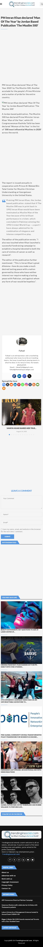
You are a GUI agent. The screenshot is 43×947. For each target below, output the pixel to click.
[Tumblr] (30, 384)
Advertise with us (9, 875)
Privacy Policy (7, 885)
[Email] (37, 384)
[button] (4, 417)
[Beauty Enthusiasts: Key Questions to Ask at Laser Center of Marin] (21, 615)
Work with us (7, 879)
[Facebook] (14, 376)
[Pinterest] (19, 384)
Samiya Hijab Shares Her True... (21, 428)
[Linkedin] (19, 376)
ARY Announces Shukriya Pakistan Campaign (17, 900)
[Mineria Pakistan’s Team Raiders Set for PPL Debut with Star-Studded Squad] (21, 650)
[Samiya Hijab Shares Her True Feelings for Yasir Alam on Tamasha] (21, 412)
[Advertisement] (21, 59)
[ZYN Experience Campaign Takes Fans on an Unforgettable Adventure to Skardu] (21, 685)
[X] (7, 384)
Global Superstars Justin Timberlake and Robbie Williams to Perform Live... (21, 806)
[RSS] (34, 384)
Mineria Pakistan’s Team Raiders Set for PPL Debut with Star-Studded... (19, 666)
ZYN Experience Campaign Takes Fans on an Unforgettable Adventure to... (19, 701)
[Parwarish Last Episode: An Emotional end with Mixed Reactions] (21, 755)
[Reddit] (11, 384)
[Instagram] (24, 376)
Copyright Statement (10, 882)
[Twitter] (29, 376)
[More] (4, 388)
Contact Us (6, 888)
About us (5, 872)
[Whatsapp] (22, 384)
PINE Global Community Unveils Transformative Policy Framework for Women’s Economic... (21, 736)
